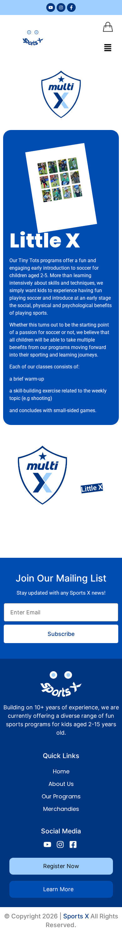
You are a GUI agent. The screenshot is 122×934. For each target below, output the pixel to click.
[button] (108, 48)
